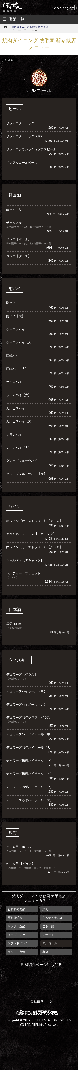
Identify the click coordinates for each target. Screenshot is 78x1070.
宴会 (45, 952)
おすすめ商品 (16, 909)
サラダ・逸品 (16, 926)
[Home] (5, 27)
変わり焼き (15, 918)
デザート (48, 935)
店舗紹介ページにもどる (41, 965)
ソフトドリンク (18, 943)
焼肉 (45, 909)
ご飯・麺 (48, 926)
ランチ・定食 (16, 952)
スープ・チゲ (16, 935)
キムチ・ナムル (52, 918)
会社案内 (37, 1001)
